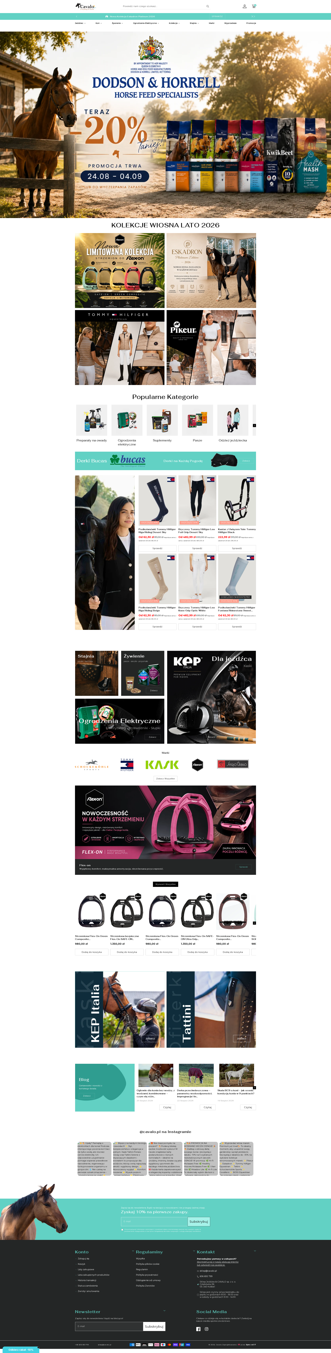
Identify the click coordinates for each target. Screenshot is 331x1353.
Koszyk (81, 1264)
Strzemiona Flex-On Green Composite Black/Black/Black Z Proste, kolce (162, 937)
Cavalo (219, 1345)
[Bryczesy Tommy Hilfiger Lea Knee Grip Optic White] (197, 579)
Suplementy (162, 440)
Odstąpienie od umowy (148, 1280)
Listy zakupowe (86, 1269)
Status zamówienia (88, 1286)
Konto (82, 1252)
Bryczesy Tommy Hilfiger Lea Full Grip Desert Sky (196, 531)
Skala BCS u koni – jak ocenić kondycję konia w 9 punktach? (235, 1092)
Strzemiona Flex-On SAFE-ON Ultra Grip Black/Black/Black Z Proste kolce (197, 937)
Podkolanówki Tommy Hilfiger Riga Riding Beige (157, 609)
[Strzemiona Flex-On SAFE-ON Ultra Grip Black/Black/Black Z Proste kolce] (197, 912)
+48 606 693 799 (82, 1345)
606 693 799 (206, 1276)
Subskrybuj (199, 1221)
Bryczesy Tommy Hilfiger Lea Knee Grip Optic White (196, 609)
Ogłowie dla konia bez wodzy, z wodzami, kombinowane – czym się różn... (156, 1093)
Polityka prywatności (147, 1275)
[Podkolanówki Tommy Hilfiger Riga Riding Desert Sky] (157, 500)
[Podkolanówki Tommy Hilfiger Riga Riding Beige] (157, 579)
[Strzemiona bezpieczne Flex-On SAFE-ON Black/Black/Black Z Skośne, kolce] (127, 912)
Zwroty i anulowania (88, 1291)
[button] (80, 23)
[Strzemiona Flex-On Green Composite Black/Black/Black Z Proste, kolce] (162, 912)
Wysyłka (140, 1258)
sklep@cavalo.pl (208, 1271)
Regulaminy (149, 1252)
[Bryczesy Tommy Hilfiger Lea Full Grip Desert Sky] (197, 500)
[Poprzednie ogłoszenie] (76, 16)
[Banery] (92, 764)
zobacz (87, 1096)
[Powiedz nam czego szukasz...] (208, 6)
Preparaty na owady (92, 440)
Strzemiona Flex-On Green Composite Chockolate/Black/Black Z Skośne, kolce (232, 937)
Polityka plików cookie (147, 1264)
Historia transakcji (87, 1280)
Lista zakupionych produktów (93, 1275)
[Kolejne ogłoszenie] (254, 16)
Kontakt (206, 1252)
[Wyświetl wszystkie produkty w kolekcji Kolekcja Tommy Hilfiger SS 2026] (105, 552)
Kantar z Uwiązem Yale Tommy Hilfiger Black (237, 531)
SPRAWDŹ (217, 16)
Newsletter (87, 1311)
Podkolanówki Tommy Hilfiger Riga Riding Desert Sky (157, 531)
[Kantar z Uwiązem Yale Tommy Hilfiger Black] (237, 500)
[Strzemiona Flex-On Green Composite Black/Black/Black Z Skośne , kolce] (91, 912)
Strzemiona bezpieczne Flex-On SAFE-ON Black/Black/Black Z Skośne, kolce (124, 937)
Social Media (211, 1311)
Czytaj (167, 1107)
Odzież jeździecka (233, 440)
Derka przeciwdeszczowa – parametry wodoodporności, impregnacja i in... (194, 1093)
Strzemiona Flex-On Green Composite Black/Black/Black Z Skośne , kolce (91, 937)
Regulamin (142, 1269)
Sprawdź (243, 867)
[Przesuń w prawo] (254, 425)
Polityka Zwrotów (145, 1286)
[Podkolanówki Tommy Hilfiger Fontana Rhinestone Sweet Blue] (237, 579)
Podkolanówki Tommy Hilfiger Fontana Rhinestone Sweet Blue (236, 609)
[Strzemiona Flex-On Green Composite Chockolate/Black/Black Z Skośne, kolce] (233, 912)
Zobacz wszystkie (165, 779)
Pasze (197, 440)
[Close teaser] (38, 1347)
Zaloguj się (83, 1258)
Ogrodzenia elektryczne (127, 442)
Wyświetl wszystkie (165, 884)
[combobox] (165, 6)
